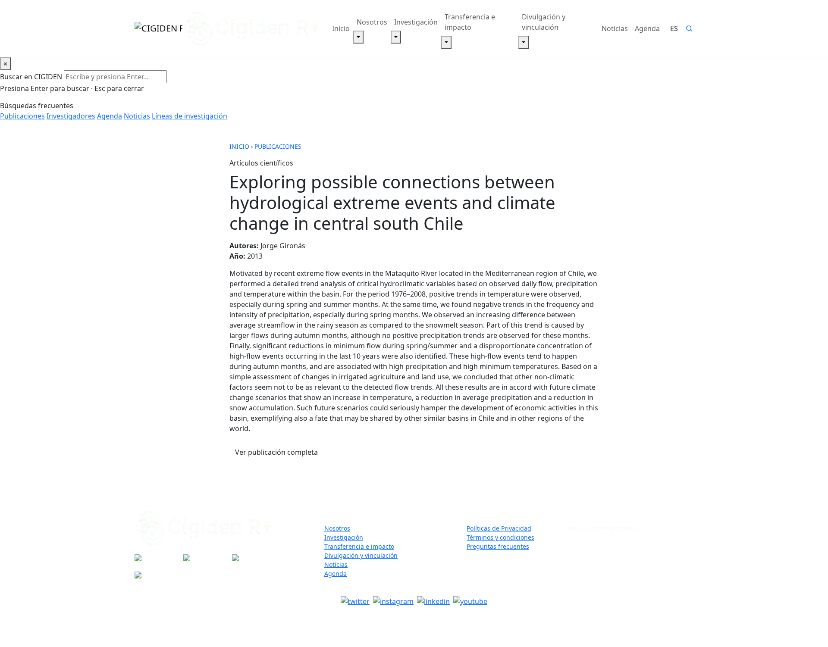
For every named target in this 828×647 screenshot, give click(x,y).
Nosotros (372, 22)
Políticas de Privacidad (499, 528)
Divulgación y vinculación (543, 22)
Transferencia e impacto (470, 22)
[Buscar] (689, 28)
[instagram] (393, 600)
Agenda (647, 28)
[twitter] (355, 600)
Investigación (416, 22)
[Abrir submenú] (358, 37)
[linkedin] (433, 600)
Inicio (341, 28)
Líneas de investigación (189, 116)
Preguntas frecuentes (498, 546)
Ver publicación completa (279, 452)
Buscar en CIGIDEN (31, 76)
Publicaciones (22, 116)
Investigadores (71, 116)
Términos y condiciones (500, 537)
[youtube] (470, 600)
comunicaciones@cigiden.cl (603, 528)
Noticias (615, 28)
